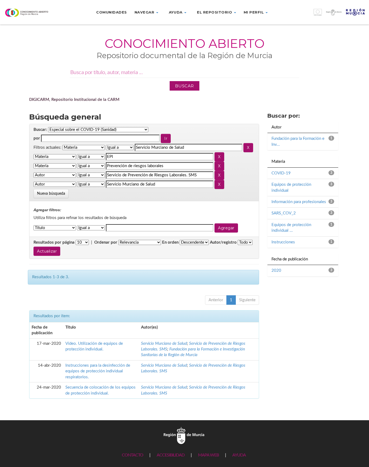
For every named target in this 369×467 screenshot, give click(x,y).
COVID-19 (281, 173)
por (36, 138)
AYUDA (239, 455)
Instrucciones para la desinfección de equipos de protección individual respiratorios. (97, 371)
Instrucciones (283, 242)
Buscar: (40, 130)
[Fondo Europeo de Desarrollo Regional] (323, 15)
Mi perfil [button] (254, 12)
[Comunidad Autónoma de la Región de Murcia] (184, 435)
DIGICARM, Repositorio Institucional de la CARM (74, 100)
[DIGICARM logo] (31, 12)
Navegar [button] (145, 12)
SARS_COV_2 (283, 213)
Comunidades (111, 12)
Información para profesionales (298, 202)
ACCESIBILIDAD (171, 455)
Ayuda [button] (176, 12)
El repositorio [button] (215, 12)
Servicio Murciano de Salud (164, 344)
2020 (276, 271)
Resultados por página (54, 242)
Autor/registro (223, 242)
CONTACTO (132, 455)
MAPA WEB (208, 455)
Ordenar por (105, 242)
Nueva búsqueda (51, 194)
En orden (170, 242)
